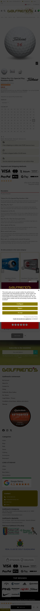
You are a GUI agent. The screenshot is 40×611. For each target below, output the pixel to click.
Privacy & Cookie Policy (31, 317)
